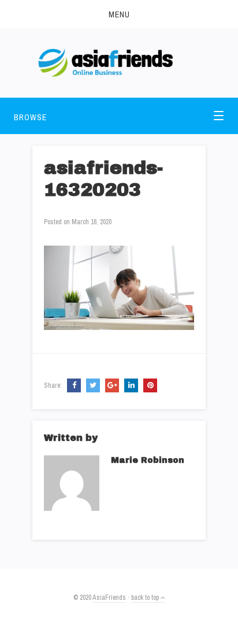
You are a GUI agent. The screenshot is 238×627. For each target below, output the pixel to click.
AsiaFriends (109, 597)
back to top (146, 597)
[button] (119, 14)
